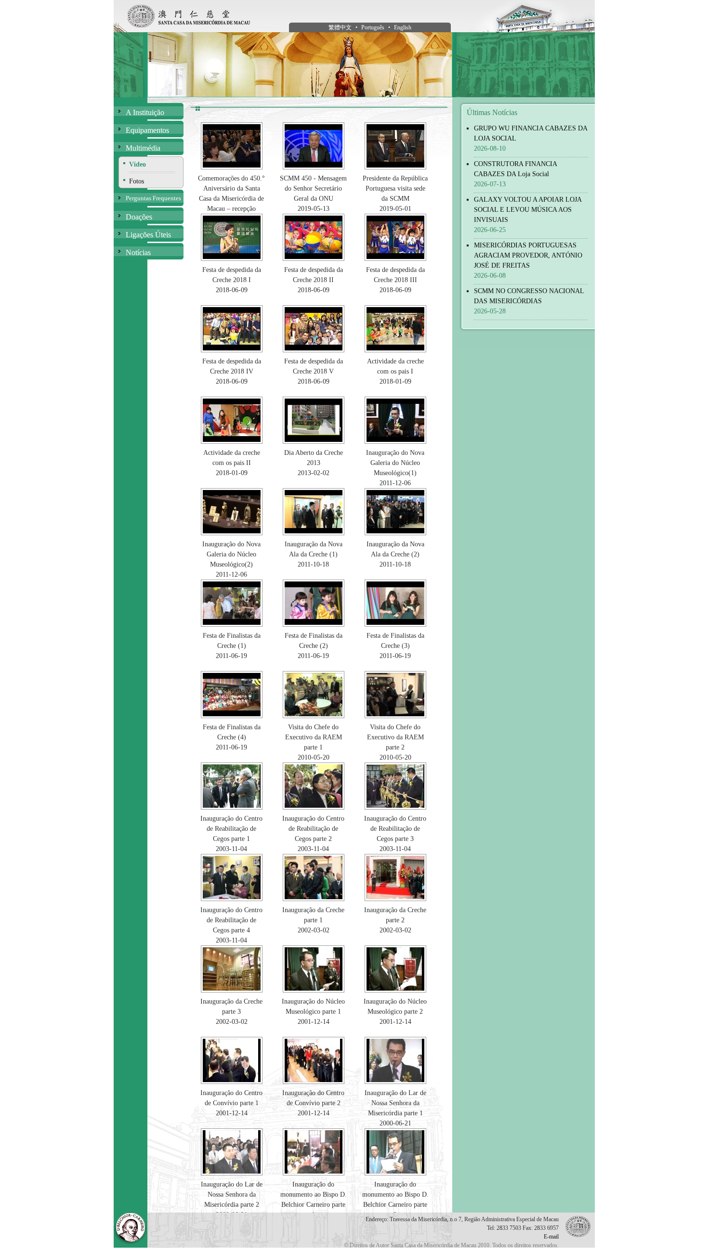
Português (372, 27)
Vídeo (137, 164)
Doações (139, 217)
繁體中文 (340, 27)
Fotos (136, 181)
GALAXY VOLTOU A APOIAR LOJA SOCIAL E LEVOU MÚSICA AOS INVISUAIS (527, 209)
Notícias (138, 252)
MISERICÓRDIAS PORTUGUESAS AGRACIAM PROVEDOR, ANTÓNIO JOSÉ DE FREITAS (528, 255)
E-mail (551, 1236)
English (402, 27)
